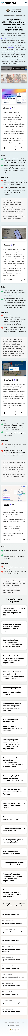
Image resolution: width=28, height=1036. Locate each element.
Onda (6, 505)
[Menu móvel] (25, 3)
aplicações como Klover (10, 994)
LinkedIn (18, 1025)
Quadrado (3, 38)
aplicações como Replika (10, 968)
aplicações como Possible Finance (13, 977)
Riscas (6, 108)
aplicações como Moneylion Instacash (11, 950)
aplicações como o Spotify (11, 1012)
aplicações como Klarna (10, 915)
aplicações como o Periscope (12, 986)
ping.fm (10, 3)
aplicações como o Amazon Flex (13, 932)
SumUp (7, 245)
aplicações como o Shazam (11, 960)
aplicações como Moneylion (11, 1003)
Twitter (12, 1025)
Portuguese (15, 1030)
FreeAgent (8, 380)
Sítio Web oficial (10, 148)
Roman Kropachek (16, 11)
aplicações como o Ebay (10, 940)
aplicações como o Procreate (12, 923)
